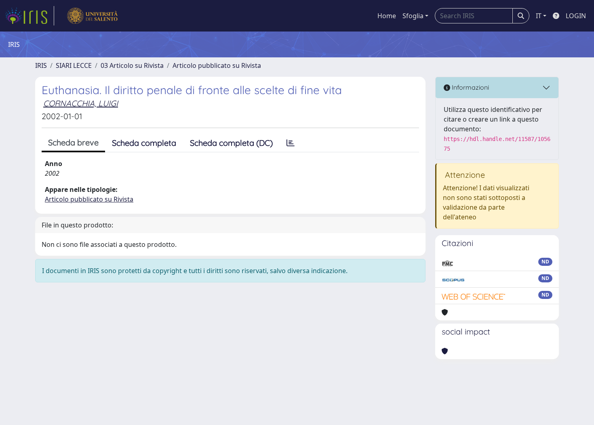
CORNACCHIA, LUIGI (80, 103)
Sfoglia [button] (412, 15)
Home (386, 15)
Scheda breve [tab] (73, 142)
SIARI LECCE (74, 65)
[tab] (290, 143)
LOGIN (576, 15)
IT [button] (538, 15)
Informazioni (469, 87)
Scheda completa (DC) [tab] (231, 143)
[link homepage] (29, 15)
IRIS (41, 65)
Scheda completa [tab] (144, 143)
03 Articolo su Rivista (132, 65)
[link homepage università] (92, 15)
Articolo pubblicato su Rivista (217, 65)
